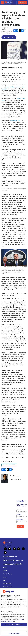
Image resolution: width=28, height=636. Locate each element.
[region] (14, 612)
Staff (4, 580)
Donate (23, 2)
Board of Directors (7, 583)
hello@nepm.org (9, 564)
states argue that (15, 120)
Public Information (7, 586)
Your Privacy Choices (14, 633)
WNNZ (10, 560)
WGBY (4, 560)
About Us (5, 567)
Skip (14, 629)
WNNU (14, 560)
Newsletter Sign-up (7, 573)
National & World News (9, 464)
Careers (5, 577)
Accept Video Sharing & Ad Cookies (14, 624)
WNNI (22, 560)
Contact (5, 570)
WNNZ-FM (18, 560)
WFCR (7, 560)
